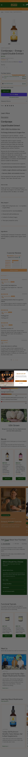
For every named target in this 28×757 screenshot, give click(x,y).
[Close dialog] (27, 371)
